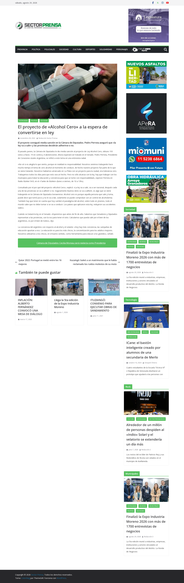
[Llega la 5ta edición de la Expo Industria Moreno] (67, 280)
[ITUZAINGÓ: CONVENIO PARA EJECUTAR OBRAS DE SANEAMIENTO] (104, 280)
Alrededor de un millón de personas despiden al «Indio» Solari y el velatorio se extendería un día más (145, 434)
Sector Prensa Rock (157, 419)
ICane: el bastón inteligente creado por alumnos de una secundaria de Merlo (143, 349)
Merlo (145, 332)
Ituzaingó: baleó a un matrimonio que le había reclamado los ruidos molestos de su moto (93, 262)
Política (36, 49)
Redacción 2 (146, 450)
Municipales (154, 242)
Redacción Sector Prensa (48, 138)
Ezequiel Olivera (151, 363)
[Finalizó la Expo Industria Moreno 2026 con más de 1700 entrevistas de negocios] (146, 226)
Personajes (122, 49)
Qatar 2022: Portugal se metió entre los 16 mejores (39, 262)
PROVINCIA (22, 49)
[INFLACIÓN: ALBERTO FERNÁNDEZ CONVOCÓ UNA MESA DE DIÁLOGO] (31, 280)
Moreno (143, 242)
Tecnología (131, 337)
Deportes (90, 49)
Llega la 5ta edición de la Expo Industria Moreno (66, 303)
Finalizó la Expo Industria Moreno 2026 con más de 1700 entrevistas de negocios (146, 259)
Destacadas (23, 121)
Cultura (77, 49)
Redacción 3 (148, 272)
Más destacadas (133, 332)
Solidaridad (106, 49)
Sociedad (64, 49)
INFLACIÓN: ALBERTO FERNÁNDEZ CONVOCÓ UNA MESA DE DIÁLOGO (30, 307)
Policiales (49, 49)
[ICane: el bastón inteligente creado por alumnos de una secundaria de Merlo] (146, 316)
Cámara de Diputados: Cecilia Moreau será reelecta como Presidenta (71, 242)
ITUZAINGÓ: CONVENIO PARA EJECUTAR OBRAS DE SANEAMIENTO (103, 305)
